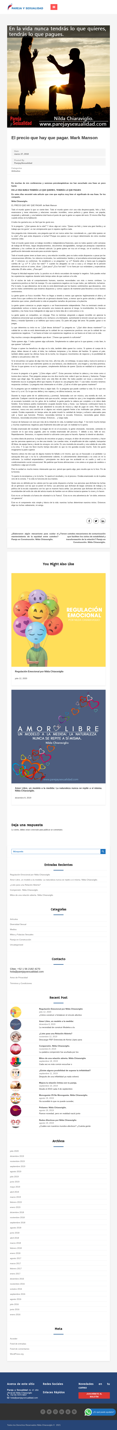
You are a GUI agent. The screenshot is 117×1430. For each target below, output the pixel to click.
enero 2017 (15, 1273)
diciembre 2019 (17, 1156)
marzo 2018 (15, 1243)
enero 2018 (15, 1253)
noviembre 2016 (17, 1284)
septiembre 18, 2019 (48, 1061)
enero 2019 (15, 1207)
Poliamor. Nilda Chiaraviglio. (52, 1107)
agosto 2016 (15, 1299)
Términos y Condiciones (21, 983)
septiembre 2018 (17, 1222)
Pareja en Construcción (20, 939)
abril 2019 (14, 1192)
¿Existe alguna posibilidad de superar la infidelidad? (65, 1070)
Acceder (13, 1338)
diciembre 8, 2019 (23, 798)
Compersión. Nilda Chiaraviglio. (24, 890)
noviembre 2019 (17, 1161)
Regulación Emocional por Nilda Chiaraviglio (39, 671)
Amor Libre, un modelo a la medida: (56, 1021)
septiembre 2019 (17, 1166)
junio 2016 (14, 1309)
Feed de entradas (18, 1344)
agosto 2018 (15, 1228)
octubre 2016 (16, 1289)
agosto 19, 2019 (46, 1098)
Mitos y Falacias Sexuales (21, 934)
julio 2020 (14, 1151)
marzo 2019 (15, 1197)
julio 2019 (14, 1176)
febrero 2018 (16, 1248)
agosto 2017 (15, 1258)
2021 (58, 1425)
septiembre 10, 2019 (48, 1086)
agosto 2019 (15, 1171)
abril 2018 (14, 1238)
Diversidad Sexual (18, 924)
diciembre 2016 (17, 1279)
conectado (34, 830)
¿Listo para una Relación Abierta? (25, 885)
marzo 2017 (15, 1263)
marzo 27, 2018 (21, 154)
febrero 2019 (16, 1202)
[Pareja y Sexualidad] (25, 6)
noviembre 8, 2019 (47, 1049)
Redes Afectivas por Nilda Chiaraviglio (57, 1120)
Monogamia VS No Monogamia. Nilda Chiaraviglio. (63, 1095)
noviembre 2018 (17, 1217)
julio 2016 (14, 1304)
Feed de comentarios (19, 1349)
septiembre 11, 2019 (48, 1073)
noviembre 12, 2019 (48, 1036)
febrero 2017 (16, 1268)
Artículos (15, 171)
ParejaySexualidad (23, 163)
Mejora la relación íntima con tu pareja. (58, 1083)
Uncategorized (16, 945)
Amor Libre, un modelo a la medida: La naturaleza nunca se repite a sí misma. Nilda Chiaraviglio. (54, 880)
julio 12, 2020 (21, 678)
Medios (13, 929)
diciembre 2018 (17, 1212)
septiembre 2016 (17, 1294)
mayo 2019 (15, 1187)
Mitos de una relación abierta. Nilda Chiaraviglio (31, 895)
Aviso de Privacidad (19, 977)
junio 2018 (14, 1233)
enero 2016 (15, 1314)
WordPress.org (17, 1354)
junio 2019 (14, 1182)
